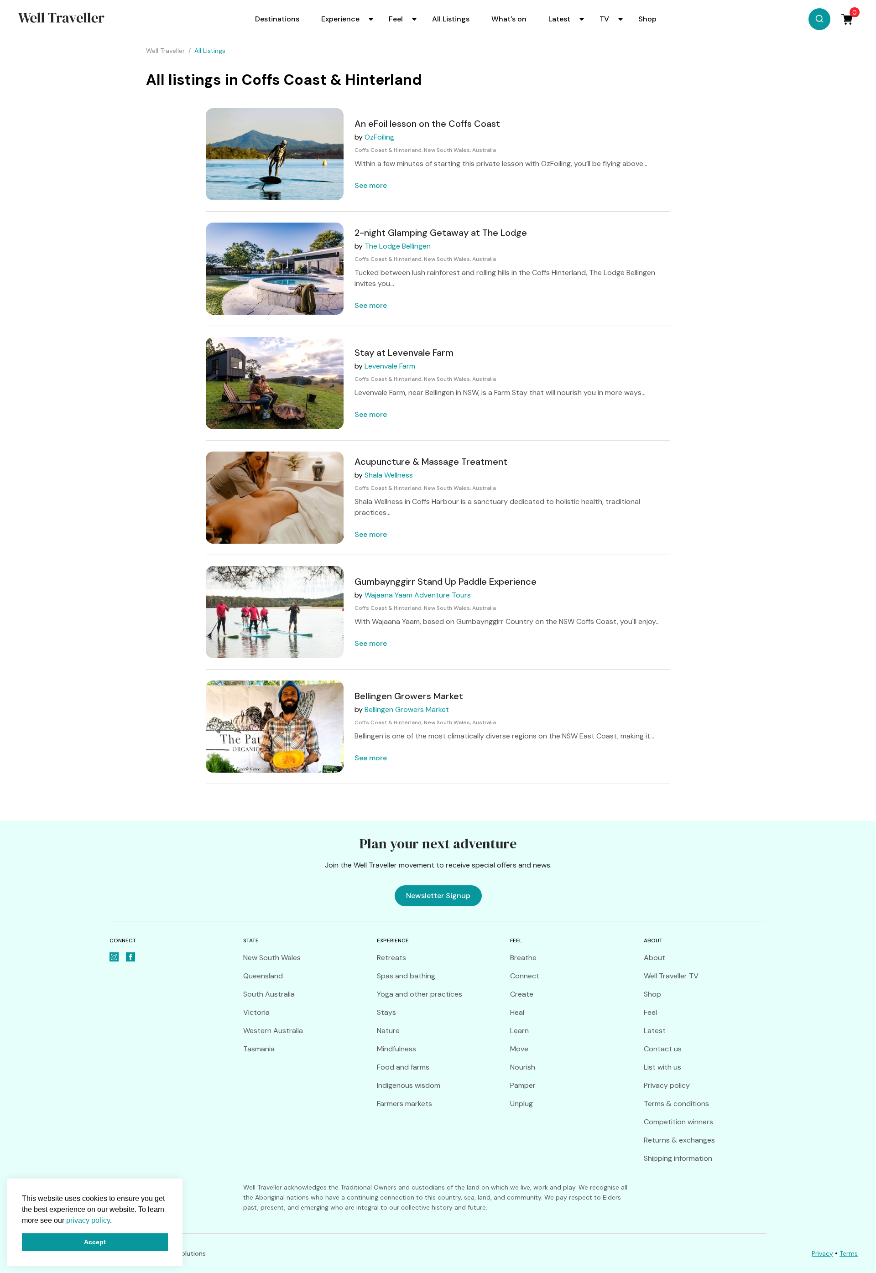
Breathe (523, 957)
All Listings (450, 19)
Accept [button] (95, 1242)
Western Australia (273, 1030)
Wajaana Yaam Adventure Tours (418, 595)
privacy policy (88, 1220)
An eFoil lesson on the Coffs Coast (427, 124)
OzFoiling (379, 137)
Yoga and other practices (419, 994)
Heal (517, 1012)
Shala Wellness (389, 475)
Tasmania (259, 1049)
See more (371, 185)
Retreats (391, 957)
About (654, 957)
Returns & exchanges (679, 1140)
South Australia (269, 994)
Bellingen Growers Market (409, 696)
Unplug (521, 1103)
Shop (647, 19)
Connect (524, 976)
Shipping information (678, 1158)
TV (604, 19)
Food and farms (403, 1067)
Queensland (263, 976)
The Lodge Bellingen (398, 246)
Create (521, 994)
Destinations (277, 19)
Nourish (522, 1067)
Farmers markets (404, 1103)
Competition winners (678, 1122)
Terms (849, 1253)
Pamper (523, 1085)
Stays (386, 1012)
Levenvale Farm (390, 366)
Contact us (663, 1049)
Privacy (822, 1253)
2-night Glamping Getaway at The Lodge (441, 233)
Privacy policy (667, 1085)
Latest (559, 19)
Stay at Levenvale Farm (404, 353)
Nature (388, 1030)
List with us (662, 1067)
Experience (340, 19)
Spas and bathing (406, 976)
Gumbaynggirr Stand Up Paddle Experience (446, 581)
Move (519, 1049)
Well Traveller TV (671, 976)
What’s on (509, 19)
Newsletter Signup (438, 895)
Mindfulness (396, 1049)
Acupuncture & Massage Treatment (431, 462)
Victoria (256, 1012)
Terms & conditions (676, 1103)
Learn (519, 1030)
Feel (396, 19)
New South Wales (272, 957)
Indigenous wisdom (408, 1085)
